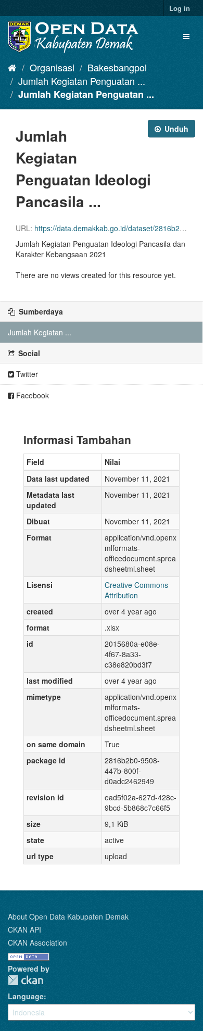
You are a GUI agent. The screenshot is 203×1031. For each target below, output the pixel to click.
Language (26, 996)
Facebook (31, 395)
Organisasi (52, 67)
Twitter (26, 374)
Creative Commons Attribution (136, 590)
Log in (179, 8)
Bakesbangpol (117, 67)
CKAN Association (37, 942)
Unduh (175, 128)
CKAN (25, 980)
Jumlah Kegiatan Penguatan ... (81, 80)
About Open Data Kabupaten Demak (68, 916)
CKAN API (24, 929)
